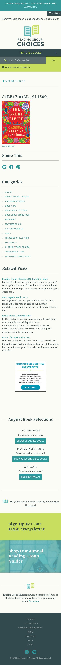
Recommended (30, 623)
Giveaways (30, 636)
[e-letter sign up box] (30, 376)
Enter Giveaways (30, 477)
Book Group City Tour (16, 210)
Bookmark (10, 219)
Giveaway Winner (14, 229)
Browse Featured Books (30, 441)
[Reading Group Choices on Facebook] (27, 652)
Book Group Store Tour (17, 215)
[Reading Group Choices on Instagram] (34, 652)
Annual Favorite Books (17, 197)
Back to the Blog (14, 81)
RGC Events (11, 242)
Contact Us (39, 19)
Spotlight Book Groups (17, 247)
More (30, 632)
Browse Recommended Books (30, 459)
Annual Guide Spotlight (30, 628)
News (8, 233)
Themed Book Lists (14, 252)
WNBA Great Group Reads (18, 256)
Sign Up (55, 19)
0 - (55, 13)
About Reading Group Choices (17, 19)
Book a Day (10, 206)
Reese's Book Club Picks (17, 238)
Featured (30, 619)
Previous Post (8, 146)
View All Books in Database (18, 67)
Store (31, 645)
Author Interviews (15, 201)
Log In (48, 19)
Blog (30, 640)
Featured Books (13, 224)
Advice (8, 192)
